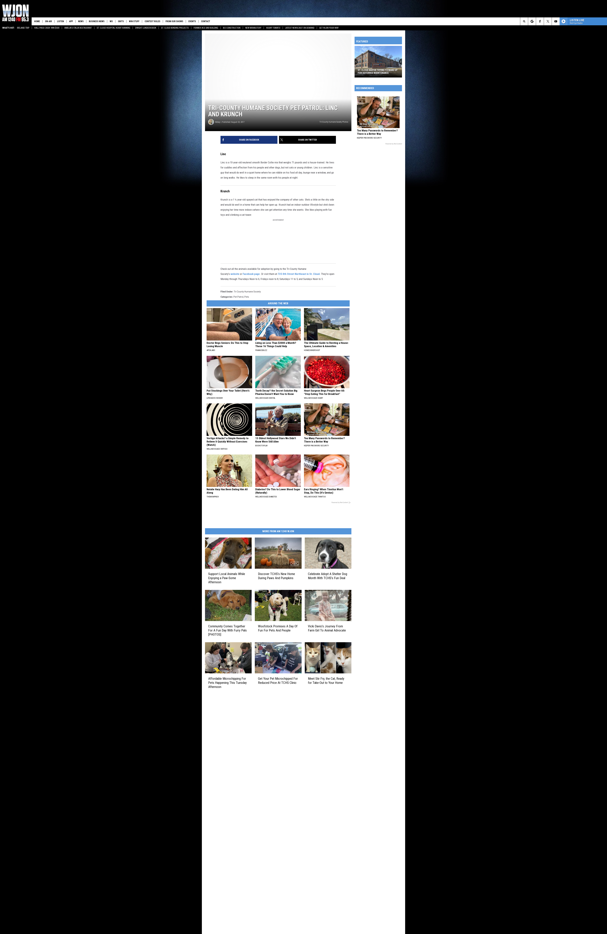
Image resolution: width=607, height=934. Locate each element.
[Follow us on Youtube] (556, 21)
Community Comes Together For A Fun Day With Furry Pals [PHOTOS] (227, 630)
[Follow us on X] (548, 21)
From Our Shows (174, 21)
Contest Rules (152, 21)
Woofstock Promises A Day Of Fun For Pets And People (277, 628)
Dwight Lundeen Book (145, 28)
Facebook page (251, 273)
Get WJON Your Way (329, 28)
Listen (60, 21)
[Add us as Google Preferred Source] (532, 21)
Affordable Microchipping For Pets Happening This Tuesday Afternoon (227, 683)
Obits (121, 21)
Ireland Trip (23, 28)
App (71, 21)
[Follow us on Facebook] (540, 21)
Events (192, 21)
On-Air (48, 21)
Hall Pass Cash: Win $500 (46, 28)
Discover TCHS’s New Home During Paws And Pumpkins (276, 576)
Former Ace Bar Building (206, 28)
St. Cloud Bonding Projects (175, 28)
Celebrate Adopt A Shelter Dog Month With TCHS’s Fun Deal (327, 576)
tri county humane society (247, 291)
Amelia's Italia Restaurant (78, 28)
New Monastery (253, 28)
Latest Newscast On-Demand (299, 28)
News (81, 21)
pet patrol (238, 297)
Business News (96, 21)
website (234, 273)
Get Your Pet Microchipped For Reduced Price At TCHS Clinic (278, 681)
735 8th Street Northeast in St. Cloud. (299, 273)
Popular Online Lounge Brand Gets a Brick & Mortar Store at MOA (378, 71)
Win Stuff (134, 21)
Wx (111, 21)
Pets (246, 297)
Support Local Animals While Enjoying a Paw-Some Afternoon (226, 578)
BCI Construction (231, 28)
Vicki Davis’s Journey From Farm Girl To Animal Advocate (327, 628)
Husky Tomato (273, 28)
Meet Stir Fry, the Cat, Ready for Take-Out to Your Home (326, 681)
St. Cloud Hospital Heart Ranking (113, 28)
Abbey (217, 122)
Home (37, 21)
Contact (205, 21)
